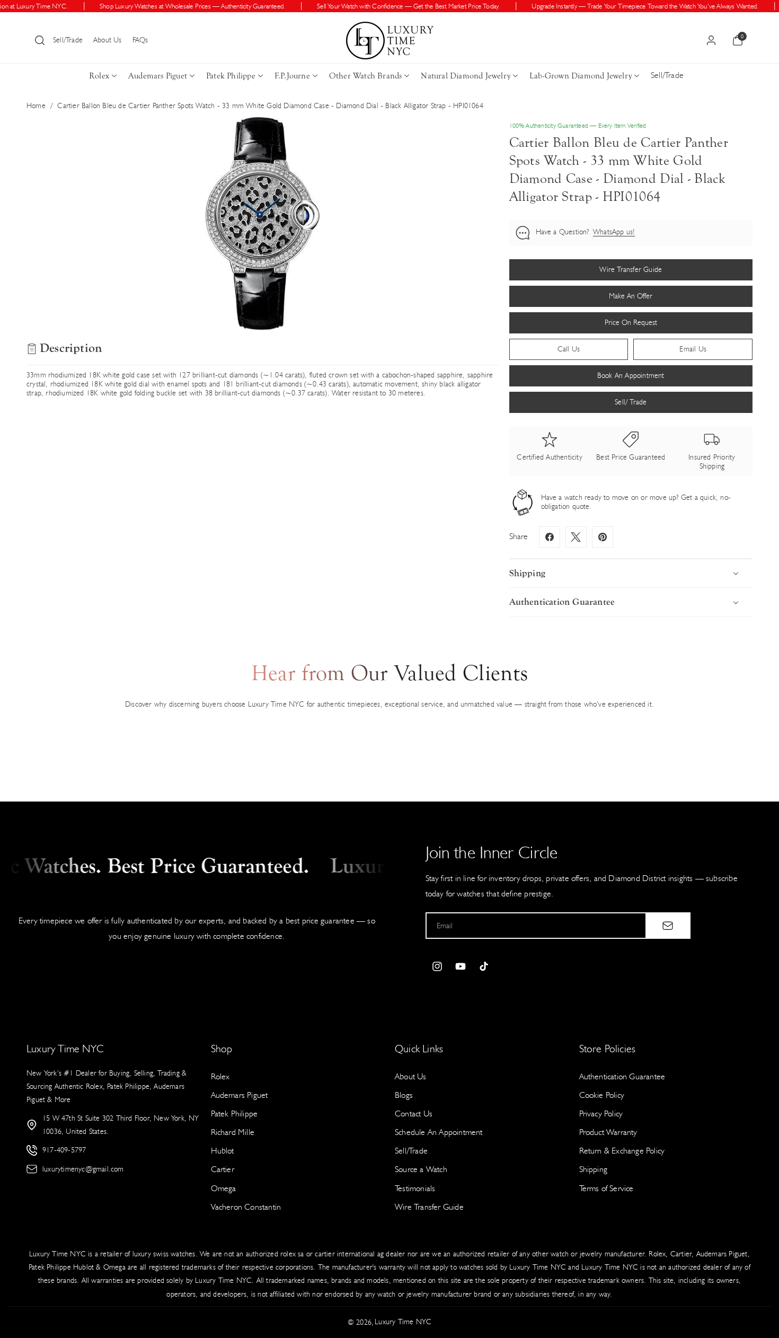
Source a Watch (421, 1169)
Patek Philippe (230, 76)
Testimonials (415, 1188)
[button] (40, 40)
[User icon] (711, 40)
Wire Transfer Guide (429, 1207)
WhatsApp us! (614, 231)
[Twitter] (576, 537)
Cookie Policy (602, 1095)
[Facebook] (549, 537)
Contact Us (413, 1113)
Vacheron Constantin (246, 1207)
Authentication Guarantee (622, 1076)
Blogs (404, 1095)
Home (36, 105)
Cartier (222, 1169)
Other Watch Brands (365, 76)
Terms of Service (606, 1188)
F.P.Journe (292, 76)
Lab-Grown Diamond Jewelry (580, 76)
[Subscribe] (667, 925)
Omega (223, 1188)
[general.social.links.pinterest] (602, 537)
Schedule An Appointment (439, 1132)
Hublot (222, 1151)
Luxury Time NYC (403, 1321)
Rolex (99, 76)
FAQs (140, 40)
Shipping (593, 1169)
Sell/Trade (68, 40)
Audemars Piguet (157, 76)
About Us (107, 40)
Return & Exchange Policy (622, 1151)
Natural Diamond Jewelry (465, 76)
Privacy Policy (601, 1113)
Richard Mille (233, 1132)
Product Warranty (608, 1132)
